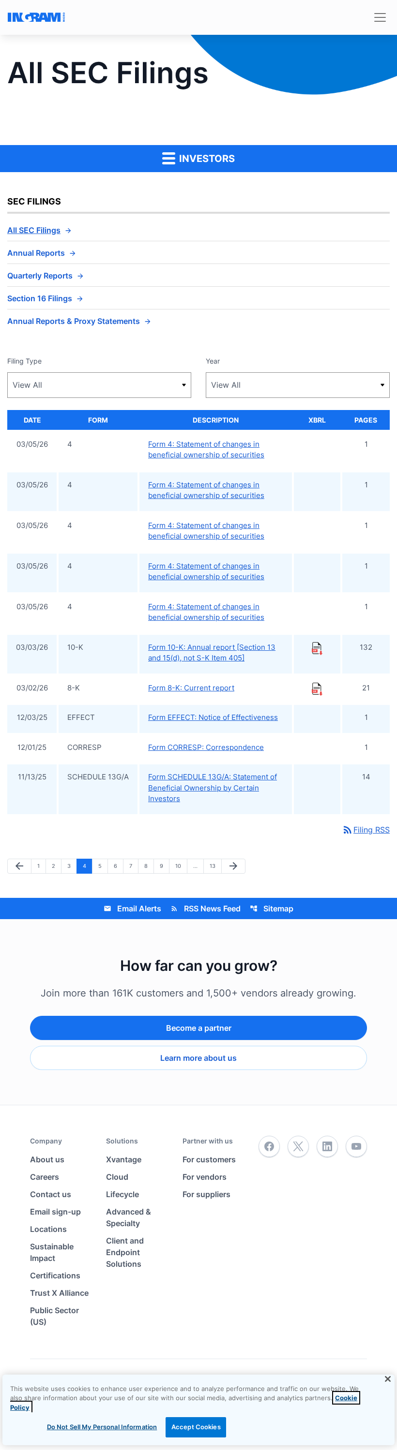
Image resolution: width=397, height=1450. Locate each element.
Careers (44, 1177)
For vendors (205, 1177)
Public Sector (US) (54, 1316)
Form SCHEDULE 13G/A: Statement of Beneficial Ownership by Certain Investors (212, 787)
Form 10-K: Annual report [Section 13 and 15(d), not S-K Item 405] (211, 653)
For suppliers (206, 1194)
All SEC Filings (34, 230)
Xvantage (123, 1159)
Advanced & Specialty (128, 1217)
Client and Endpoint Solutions (125, 1252)
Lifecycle (122, 1194)
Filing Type (24, 361)
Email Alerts (132, 908)
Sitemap (271, 908)
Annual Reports (36, 253)
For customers (209, 1159)
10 (181, 865)
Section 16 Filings (39, 298)
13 (215, 865)
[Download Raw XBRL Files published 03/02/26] (317, 688)
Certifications (55, 1275)
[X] (298, 1146)
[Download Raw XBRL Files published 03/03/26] (317, 648)
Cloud (117, 1177)
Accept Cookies (196, 1427)
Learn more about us (198, 1058)
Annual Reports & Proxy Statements (73, 321)
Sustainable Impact (52, 1252)
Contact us (50, 1194)
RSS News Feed (205, 908)
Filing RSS (366, 830)
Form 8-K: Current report (191, 687)
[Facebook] (269, 1146)
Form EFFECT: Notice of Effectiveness (213, 717)
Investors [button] (206, 158)
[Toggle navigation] (380, 17)
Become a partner (198, 1028)
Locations (48, 1229)
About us (47, 1159)
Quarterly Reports (40, 275)
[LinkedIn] (327, 1146)
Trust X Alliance (59, 1293)
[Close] (387, 1379)
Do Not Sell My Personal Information (102, 1427)
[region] (198, 1410)
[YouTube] (356, 1146)
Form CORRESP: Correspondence (206, 747)
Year (213, 361)
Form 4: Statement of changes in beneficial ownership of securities (206, 449)
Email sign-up (55, 1211)
